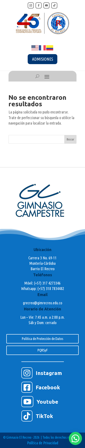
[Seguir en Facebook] (39, 5)
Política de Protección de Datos (42, 338)
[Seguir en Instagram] (31, 5)
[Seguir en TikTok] (54, 5)
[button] (75, 438)
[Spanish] (50, 47)
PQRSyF (42, 350)
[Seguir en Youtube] (46, 5)
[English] (35, 47)
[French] (42, 47)
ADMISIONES (42, 59)
